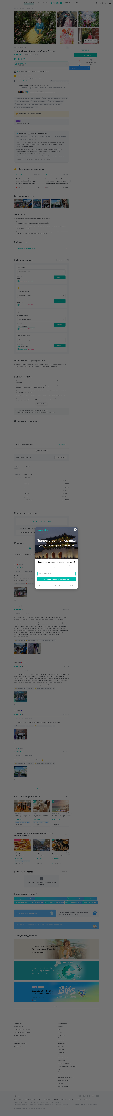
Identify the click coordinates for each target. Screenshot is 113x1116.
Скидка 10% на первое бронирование (56, 579)
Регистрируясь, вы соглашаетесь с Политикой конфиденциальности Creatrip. (56, 585)
